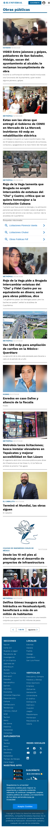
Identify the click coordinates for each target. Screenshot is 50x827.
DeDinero (30, 705)
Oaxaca (29, 648)
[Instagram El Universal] (34, 753)
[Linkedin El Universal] (27, 758)
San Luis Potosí (33, 660)
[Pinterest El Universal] (41, 753)
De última (8, 723)
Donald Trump (10, 673)
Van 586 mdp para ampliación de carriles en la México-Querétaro (24, 348)
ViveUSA (30, 708)
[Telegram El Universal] (27, 748)
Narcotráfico (9, 682)
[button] (34, 2)
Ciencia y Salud (10, 711)
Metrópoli (8, 116)
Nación (7, 645)
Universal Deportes (12, 695)
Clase (6, 740)
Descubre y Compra (35, 676)
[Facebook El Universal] (34, 748)
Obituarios (30, 689)
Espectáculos (9, 698)
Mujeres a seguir (11, 651)
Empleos (30, 686)
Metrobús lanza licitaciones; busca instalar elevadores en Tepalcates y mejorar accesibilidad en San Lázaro (23, 450)
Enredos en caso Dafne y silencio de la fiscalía (20, 400)
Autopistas (8, 730)
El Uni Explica (10, 660)
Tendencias (8, 708)
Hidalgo (29, 654)
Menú (6, 720)
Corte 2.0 (8, 648)
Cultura (7, 701)
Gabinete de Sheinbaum (9, 665)
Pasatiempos (32, 714)
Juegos (29, 711)
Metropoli (8, 676)
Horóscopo (31, 718)
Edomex (29, 645)
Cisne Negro (9, 762)
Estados (7, 48)
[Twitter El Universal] (41, 748)
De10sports (31, 702)
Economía (8, 692)
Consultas (8, 733)
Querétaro (30, 657)
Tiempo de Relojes (12, 759)
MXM (6, 714)
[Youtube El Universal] (28, 753)
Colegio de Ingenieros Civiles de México (18, 549)
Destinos (7, 727)
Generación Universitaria (31, 693)
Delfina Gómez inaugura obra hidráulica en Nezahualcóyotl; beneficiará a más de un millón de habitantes (24, 608)
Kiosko (6, 394)
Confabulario (9, 705)
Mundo (7, 670)
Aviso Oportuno (33, 683)
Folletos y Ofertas (34, 680)
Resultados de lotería (32, 722)
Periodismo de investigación (10, 655)
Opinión (7, 686)
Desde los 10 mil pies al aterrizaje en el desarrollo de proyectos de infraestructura (23, 558)
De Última (8, 749)
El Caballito (9, 501)
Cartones (7, 689)
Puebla (29, 651)
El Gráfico (30, 699)
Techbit (7, 717)
